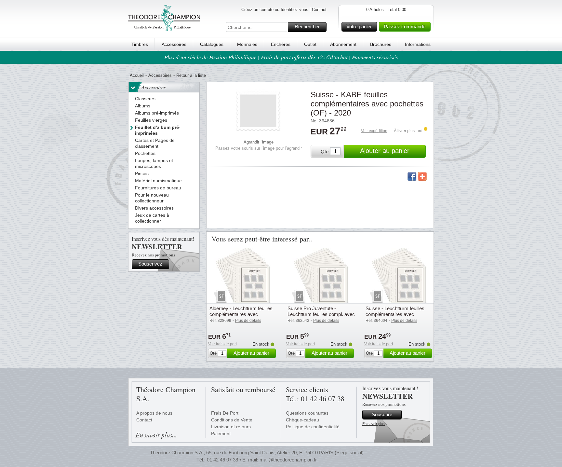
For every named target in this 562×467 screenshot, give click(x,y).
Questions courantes (307, 413)
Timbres (139, 44)
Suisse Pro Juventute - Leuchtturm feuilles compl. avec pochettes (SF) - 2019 (321, 314)
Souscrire (382, 414)
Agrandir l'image (259, 142)
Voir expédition (374, 131)
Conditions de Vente (231, 419)
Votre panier (359, 26)
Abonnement (343, 44)
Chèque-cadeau (302, 419)
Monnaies (247, 44)
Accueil (137, 75)
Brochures (380, 44)
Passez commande (404, 26)
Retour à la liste (191, 75)
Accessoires (174, 44)
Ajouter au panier (384, 150)
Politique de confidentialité (313, 426)
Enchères (280, 44)
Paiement (221, 433)
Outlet (310, 44)
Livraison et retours (231, 426)
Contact (319, 9)
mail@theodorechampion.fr (288, 459)
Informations (418, 44)
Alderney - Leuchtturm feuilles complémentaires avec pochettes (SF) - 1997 (241, 314)
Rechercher (307, 26)
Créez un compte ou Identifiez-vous (274, 9)
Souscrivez (150, 264)
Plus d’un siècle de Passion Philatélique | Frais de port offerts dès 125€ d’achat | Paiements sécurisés (281, 57)
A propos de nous (154, 413)
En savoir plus (373, 424)
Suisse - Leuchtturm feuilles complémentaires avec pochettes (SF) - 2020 (395, 314)
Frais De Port (224, 413)
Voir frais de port (222, 344)
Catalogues (211, 44)
